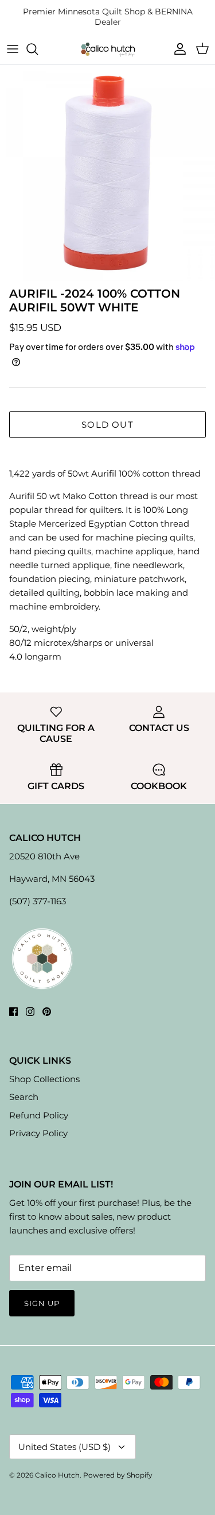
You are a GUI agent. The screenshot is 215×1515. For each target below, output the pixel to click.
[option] (107, 173)
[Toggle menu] (12, 49)
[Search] (37, 49)
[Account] (177, 49)
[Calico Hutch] (107, 49)
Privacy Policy (38, 1133)
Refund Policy (38, 1115)
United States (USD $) (64, 1446)
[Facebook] (13, 1011)
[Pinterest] (46, 1011)
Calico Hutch (57, 1475)
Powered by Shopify (118, 1475)
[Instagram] (30, 1011)
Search (23, 1096)
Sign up (42, 1303)
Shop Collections (44, 1079)
